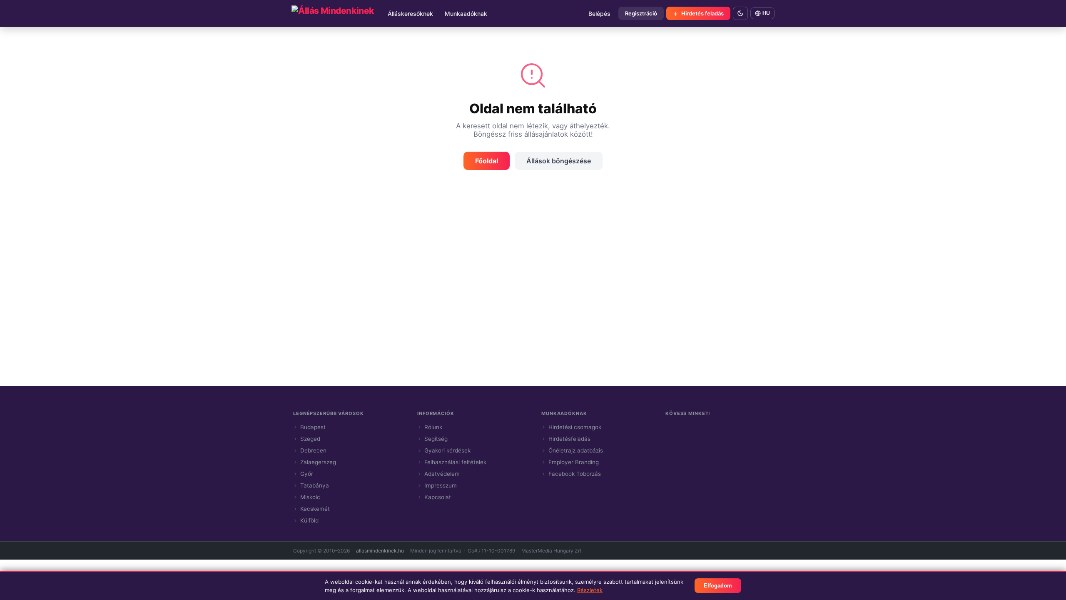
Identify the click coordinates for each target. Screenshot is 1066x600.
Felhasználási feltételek (455, 462)
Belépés (599, 13)
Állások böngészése (558, 161)
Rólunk (433, 427)
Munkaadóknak (466, 13)
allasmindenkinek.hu (380, 551)
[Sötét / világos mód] (740, 13)
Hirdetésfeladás (569, 438)
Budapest (313, 427)
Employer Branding (573, 462)
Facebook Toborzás (574, 473)
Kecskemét (315, 508)
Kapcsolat (437, 497)
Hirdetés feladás (702, 13)
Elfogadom (718, 585)
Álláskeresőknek (410, 13)
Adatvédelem (442, 473)
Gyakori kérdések (447, 450)
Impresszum (440, 485)
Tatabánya (314, 485)
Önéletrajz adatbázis (575, 450)
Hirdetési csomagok (574, 427)
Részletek (590, 590)
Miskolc (310, 497)
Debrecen (313, 450)
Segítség (436, 438)
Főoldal (486, 161)
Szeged (310, 438)
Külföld (309, 520)
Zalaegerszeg (318, 462)
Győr (306, 473)
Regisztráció (641, 13)
